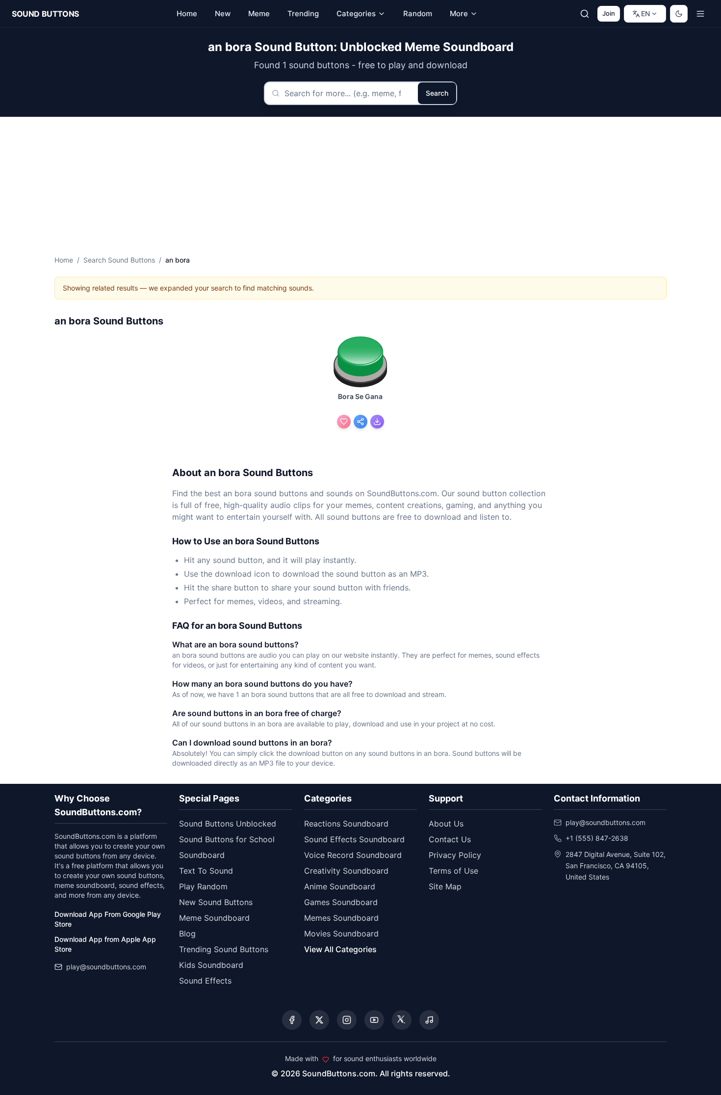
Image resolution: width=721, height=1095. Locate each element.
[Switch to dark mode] (679, 14)
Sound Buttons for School (227, 839)
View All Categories (340, 949)
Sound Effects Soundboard (354, 839)
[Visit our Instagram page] (347, 1020)
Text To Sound (206, 871)
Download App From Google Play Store (107, 919)
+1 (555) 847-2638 (597, 838)
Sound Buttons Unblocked (227, 823)
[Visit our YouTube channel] (374, 1020)
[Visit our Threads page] (402, 1020)
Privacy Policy (455, 855)
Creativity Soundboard (346, 871)
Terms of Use (453, 871)
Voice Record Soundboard (353, 855)
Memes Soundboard (341, 918)
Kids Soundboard (211, 965)
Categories (356, 13)
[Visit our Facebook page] (292, 1020)
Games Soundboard (341, 902)
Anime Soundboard (339, 886)
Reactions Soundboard (346, 823)
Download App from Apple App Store (105, 944)
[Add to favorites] (344, 421)
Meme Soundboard (214, 918)
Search (437, 93)
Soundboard (202, 855)
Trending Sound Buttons (223, 949)
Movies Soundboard (341, 933)
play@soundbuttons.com (106, 966)
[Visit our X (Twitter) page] (319, 1020)
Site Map (445, 886)
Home (63, 260)
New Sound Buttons (216, 902)
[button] (360, 362)
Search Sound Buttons (119, 260)
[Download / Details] (377, 421)
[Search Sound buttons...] (584, 14)
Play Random (203, 886)
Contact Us (450, 839)
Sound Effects (205, 981)
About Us (446, 823)
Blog (187, 933)
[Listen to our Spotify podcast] (429, 1020)
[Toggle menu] (700, 14)
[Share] (360, 421)
